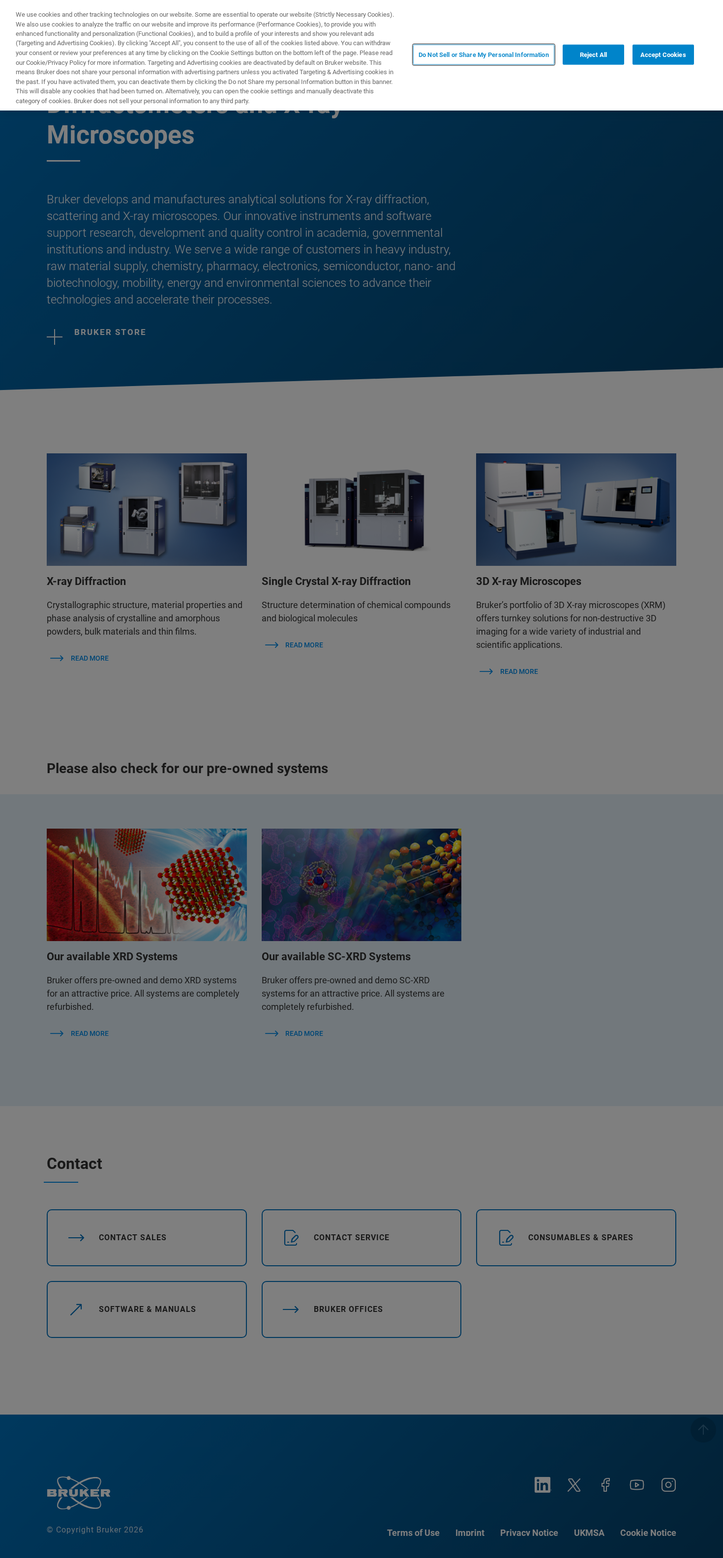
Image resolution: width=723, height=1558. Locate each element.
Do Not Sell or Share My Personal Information (484, 54)
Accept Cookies (663, 54)
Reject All (593, 54)
